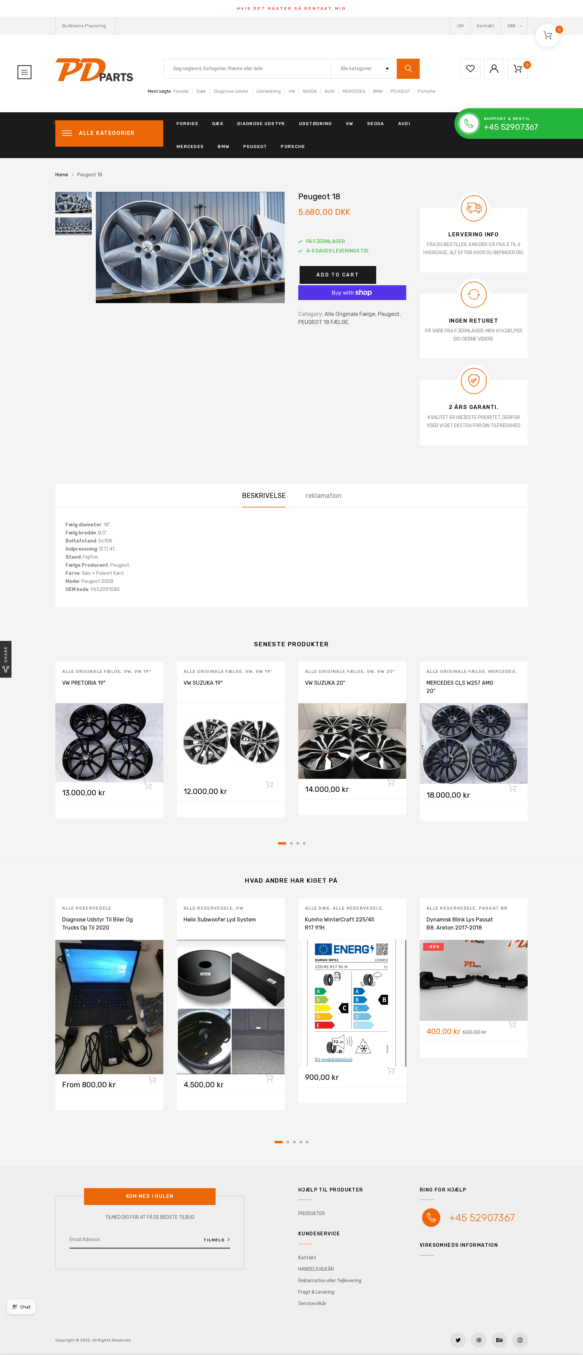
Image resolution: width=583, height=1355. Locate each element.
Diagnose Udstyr (231, 91)
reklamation (323, 496)
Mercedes (502, 671)
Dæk (201, 91)
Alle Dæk (317, 908)
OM (460, 25)
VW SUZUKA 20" (325, 683)
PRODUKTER (311, 1213)
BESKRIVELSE (264, 496)
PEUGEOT (400, 91)
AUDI (330, 91)
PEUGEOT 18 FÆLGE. (324, 322)
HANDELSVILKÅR (316, 1269)
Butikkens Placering (84, 25)
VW (291, 91)
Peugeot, (389, 314)
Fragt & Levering (316, 1292)
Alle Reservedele (87, 908)
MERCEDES (353, 91)
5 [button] (307, 1142)
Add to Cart (337, 275)
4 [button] (304, 843)
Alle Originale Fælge (91, 671)
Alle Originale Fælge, (351, 314)
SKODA (310, 91)
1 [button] (282, 843)
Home (61, 175)
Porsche (427, 91)
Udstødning (268, 91)
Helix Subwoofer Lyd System (220, 919)
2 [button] (291, 843)
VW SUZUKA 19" (203, 683)
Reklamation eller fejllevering (329, 1281)
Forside (181, 91)
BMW (378, 91)
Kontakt (485, 25)
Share (5, 654)
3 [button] (298, 843)
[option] (190, 247)
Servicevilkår (312, 1303)
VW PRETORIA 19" (84, 683)
